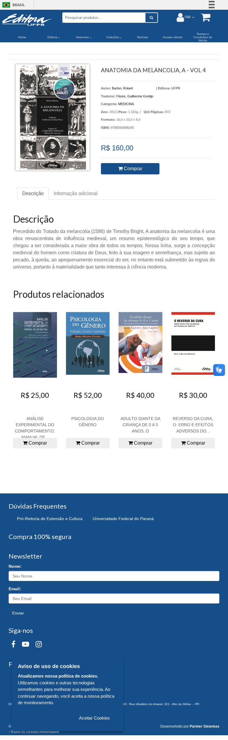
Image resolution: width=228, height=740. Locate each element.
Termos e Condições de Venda (202, 37)
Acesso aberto (173, 37)
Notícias (142, 37)
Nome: (15, 566)
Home (22, 37)
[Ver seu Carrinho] (202, 17)
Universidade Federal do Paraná (123, 518)
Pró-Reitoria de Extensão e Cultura (50, 518)
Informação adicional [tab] (76, 193)
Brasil (12, 4)
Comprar (132, 168)
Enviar (18, 613)
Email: (15, 588)
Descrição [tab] (33, 193)
